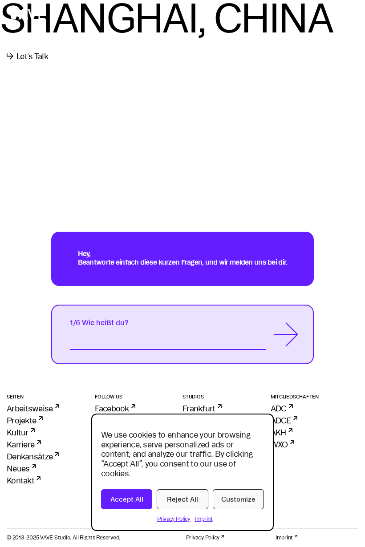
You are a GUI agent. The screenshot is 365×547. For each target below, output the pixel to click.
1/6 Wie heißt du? (99, 322)
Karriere (20, 444)
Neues (18, 468)
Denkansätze (30, 456)
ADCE (281, 420)
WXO (279, 444)
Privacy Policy (174, 518)
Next (286, 334)
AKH (278, 432)
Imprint (203, 518)
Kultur (17, 432)
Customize (238, 499)
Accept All (126, 499)
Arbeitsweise (30, 408)
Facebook (112, 408)
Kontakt (20, 480)
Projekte (21, 420)
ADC (279, 408)
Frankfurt (198, 408)
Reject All (182, 499)
